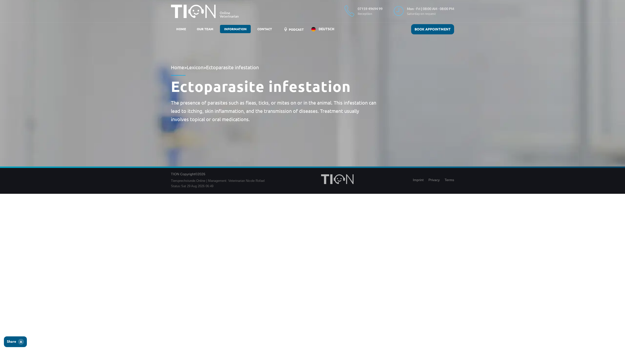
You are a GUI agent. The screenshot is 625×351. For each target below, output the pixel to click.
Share (11, 341)
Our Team (205, 29)
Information (235, 29)
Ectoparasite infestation (232, 67)
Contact (264, 29)
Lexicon (195, 67)
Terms (449, 180)
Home (181, 29)
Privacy (434, 180)
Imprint (418, 180)
